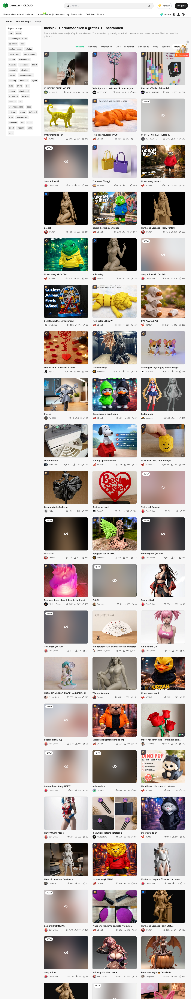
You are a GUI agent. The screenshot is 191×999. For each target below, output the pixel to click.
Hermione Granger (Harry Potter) (158, 228)
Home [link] (9, 21)
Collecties (29, 14)
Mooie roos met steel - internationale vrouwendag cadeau (160, 739)
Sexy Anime (50, 972)
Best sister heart (101, 507)
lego (22, 44)
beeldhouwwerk (26, 75)
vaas (29, 122)
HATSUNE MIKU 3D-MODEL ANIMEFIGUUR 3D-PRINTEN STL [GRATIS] (65, 693)
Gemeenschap (62, 14)
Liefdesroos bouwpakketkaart (59, 367)
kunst (34, 65)
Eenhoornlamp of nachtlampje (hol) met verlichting (64, 600)
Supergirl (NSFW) (53, 739)
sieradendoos (51, 460)
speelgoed (24, 65)
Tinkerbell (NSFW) (53, 646)
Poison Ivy (98, 274)
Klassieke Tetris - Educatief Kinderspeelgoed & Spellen (155, 88)
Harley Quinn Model (54, 832)
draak (18, 33)
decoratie (13, 70)
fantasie (12, 65)
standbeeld (23, 91)
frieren (47, 414)
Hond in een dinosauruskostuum (158, 786)
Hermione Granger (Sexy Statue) (157, 926)
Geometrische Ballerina (56, 507)
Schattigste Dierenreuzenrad (59, 321)
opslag (22, 112)
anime (19, 86)
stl (20, 101)
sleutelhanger (29, 54)
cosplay (12, 101)
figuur (34, 80)
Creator (39, 14)
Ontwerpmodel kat (53, 134)
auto (11, 117)
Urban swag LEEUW (103, 879)
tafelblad (33, 112)
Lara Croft (49, 553)
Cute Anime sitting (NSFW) (57, 786)
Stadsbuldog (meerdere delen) (108, 739)
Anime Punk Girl (149, 646)
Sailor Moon (147, 414)
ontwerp (12, 112)
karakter (25, 96)
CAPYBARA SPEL (149, 321)
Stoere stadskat (149, 832)
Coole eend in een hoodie (105, 414)
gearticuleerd (14, 54)
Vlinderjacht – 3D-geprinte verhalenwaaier (114, 646)
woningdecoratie (16, 107)
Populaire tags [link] (23, 21)
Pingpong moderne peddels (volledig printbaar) (112, 926)
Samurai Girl (147, 600)
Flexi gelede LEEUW (103, 321)
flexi (10, 33)
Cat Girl (96, 600)
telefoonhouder (15, 49)
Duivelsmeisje (100, 367)
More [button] (99, 14)
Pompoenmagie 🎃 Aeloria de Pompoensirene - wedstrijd (156, 972)
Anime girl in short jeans (105, 972)
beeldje (12, 75)
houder (12, 59)
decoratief (24, 80)
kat (22, 122)
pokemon (13, 44)
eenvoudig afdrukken (18, 38)
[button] (185, 14)
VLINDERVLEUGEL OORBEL (58, 88)
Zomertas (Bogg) (101, 181)
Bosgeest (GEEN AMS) (104, 553)
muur (30, 128)
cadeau (12, 91)
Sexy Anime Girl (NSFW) (153, 274)
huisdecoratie (24, 59)
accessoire (13, 96)
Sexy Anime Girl (52, 181)
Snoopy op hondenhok (104, 460)
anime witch (99, 786)
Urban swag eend (150, 693)
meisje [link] (38, 21)
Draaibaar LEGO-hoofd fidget (156, 460)
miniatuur (25, 70)
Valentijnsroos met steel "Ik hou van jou (113, 88)
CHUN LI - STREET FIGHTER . (155, 134)
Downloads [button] (76, 14)
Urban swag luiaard (151, 181)
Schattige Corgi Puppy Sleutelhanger (160, 367)
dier (27, 86)
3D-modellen (9, 14)
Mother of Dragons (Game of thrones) (160, 879)
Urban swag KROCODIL (56, 274)
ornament (13, 122)
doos (29, 107)
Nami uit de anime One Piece (58, 879)
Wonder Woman (101, 693)
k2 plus (29, 49)
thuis (11, 86)
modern (21, 128)
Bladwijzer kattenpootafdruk (107, 832)
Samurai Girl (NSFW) (54, 926)
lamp (11, 133)
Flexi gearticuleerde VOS (105, 134)
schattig (12, 80)
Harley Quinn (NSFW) (152, 553)
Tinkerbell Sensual (150, 507)
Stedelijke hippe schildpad (106, 228)
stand (11, 128)
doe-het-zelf (22, 117)
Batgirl (47, 228)
